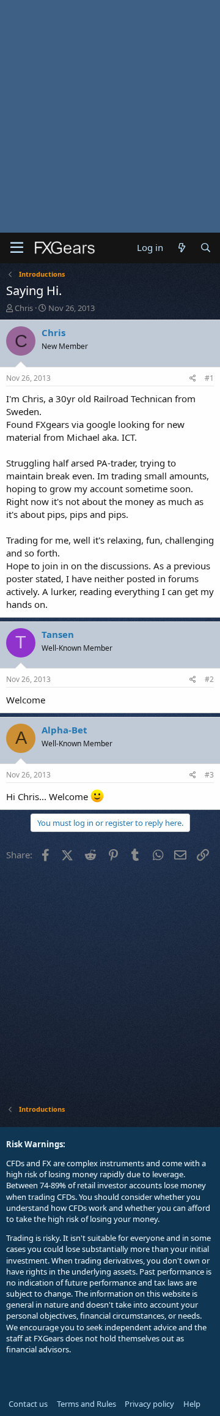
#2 (209, 679)
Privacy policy (149, 1403)
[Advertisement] (110, 116)
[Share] (192, 379)
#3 (209, 775)
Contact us (28, 1403)
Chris (24, 307)
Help (191, 1403)
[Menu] (16, 248)
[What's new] (181, 247)
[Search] (206, 247)
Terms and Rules (86, 1403)
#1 (209, 378)
